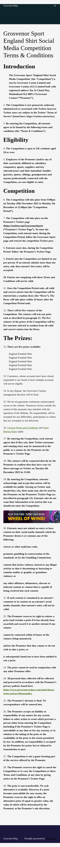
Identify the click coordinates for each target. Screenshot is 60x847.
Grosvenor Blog (10, 5)
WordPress (51, 838)
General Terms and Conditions (22, 427)
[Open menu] (55, 5)
